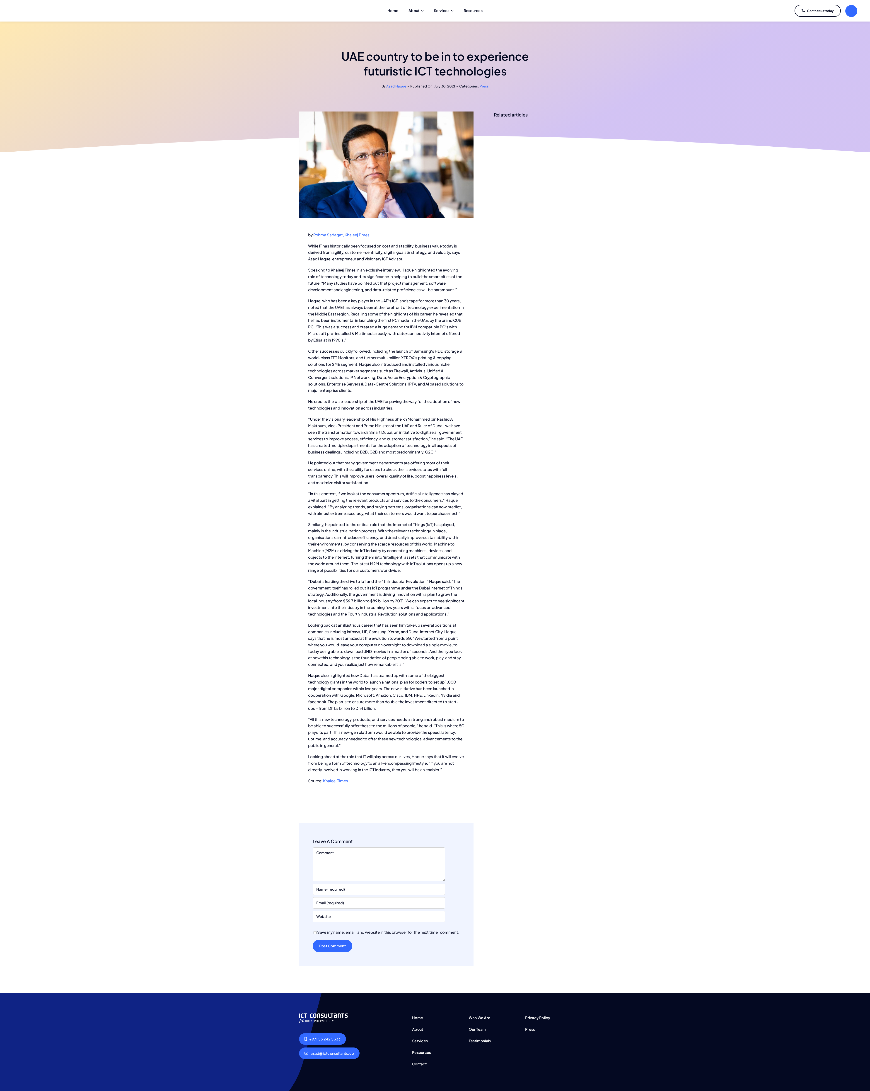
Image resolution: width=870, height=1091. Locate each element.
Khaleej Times (335, 780)
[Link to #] (851, 11)
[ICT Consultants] (323, 1015)
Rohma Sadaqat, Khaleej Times (341, 234)
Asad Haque (396, 86)
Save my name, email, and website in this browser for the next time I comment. (388, 932)
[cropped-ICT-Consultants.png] (35, 7)
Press (484, 86)
